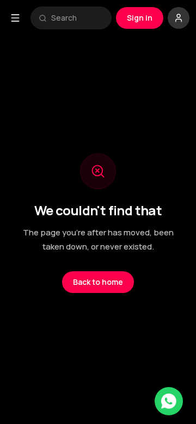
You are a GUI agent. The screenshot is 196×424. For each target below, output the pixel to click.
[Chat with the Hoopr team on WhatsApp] (169, 401)
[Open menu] (15, 18)
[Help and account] (178, 18)
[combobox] (77, 18)
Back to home (98, 282)
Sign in (139, 18)
